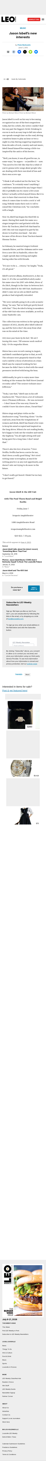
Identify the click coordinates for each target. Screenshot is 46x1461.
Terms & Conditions (9, 1454)
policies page (32, 664)
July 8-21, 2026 (9, 1319)
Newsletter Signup (8, 1393)
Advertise (5, 1411)
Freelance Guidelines (9, 1447)
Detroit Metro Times (9, 1437)
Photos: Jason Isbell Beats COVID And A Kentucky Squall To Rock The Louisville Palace (22, 561)
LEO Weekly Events (9, 1389)
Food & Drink (6, 1356)
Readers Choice (8, 1382)
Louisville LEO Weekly (9, 1433)
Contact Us (6, 1415)
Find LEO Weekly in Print (10, 1331)
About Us (5, 1408)
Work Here (6, 1422)
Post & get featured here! (14, 690)
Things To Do (7, 1349)
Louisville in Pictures (9, 1367)
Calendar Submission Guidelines (13, 1444)
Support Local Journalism (11, 1418)
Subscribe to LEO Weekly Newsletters (15, 1334)
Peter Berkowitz (24, 45)
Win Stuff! (5, 1385)
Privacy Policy (7, 1451)
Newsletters (34, 19)
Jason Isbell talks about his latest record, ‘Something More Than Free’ (20, 550)
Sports (4, 1363)
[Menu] (43, 19)
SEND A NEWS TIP (34, 588)
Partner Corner (7, 1396)
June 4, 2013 (26, 542)
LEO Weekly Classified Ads (11, 1378)
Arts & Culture (7, 1353)
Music (23, 28)
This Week (6, 1327)
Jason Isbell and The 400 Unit (15, 570)
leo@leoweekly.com (15, 619)
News (4, 1345)
